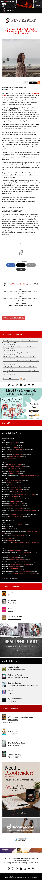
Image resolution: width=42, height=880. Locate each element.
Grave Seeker (12, 701)
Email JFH (24, 858)
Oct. (37, 298)
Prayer (24, 863)
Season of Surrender (14, 619)
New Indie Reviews (10, 661)
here (9, 194)
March (11, 291)
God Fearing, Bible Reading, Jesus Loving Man (23, 685)
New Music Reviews (10, 586)
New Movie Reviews (10, 708)
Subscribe (30, 863)
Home (37, 863)
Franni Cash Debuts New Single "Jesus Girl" (15, 353)
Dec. (22, 300)
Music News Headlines (12, 334)
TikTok (15, 202)
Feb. (7, 291)
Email (31, 265)
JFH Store (6, 863)
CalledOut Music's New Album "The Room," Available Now (19, 357)
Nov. (19, 300)
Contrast (10, 693)
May (19, 291)
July (26, 291)
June (22, 291)
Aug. (29, 291)
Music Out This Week (11, 433)
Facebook (11, 265)
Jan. (4, 291)
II (8, 595)
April (15, 291)
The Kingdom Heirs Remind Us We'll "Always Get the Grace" (20, 367)
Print (21, 269)
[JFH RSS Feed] (38, 82)
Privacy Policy (33, 877)
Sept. (33, 298)
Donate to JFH (15, 863)
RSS (24, 379)
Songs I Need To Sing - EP (16, 669)
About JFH (7, 858)
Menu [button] (9, 10)
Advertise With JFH (23, 860)
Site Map (31, 858)
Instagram (7, 202)
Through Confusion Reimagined (18, 677)
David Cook (14, 108)
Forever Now (12, 603)
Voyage (10, 611)
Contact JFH (16, 858)
